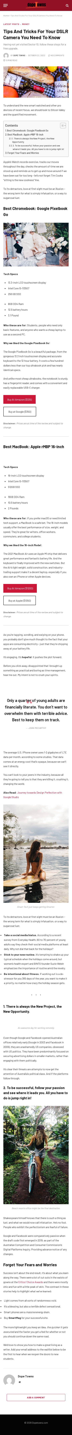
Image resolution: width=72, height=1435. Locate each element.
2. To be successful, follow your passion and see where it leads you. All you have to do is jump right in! (38, 147)
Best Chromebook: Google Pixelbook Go (27, 130)
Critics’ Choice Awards (30, 1282)
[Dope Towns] (36, 5)
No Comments (57, 55)
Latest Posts (11, 24)
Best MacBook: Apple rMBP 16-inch (25, 134)
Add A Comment (36, 1397)
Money (25, 24)
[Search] (67, 5)
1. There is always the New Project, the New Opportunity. (33, 140)
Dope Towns (19, 55)
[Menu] (5, 5)
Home (6, 15)
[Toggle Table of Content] (61, 125)
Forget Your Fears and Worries (23, 152)
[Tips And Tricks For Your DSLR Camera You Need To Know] (36, 82)
